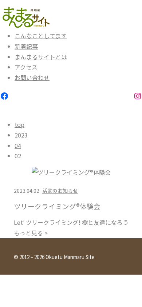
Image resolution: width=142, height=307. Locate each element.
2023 (21, 135)
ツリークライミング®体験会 (57, 206)
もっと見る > (31, 232)
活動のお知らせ (60, 190)
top (19, 124)
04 (18, 145)
